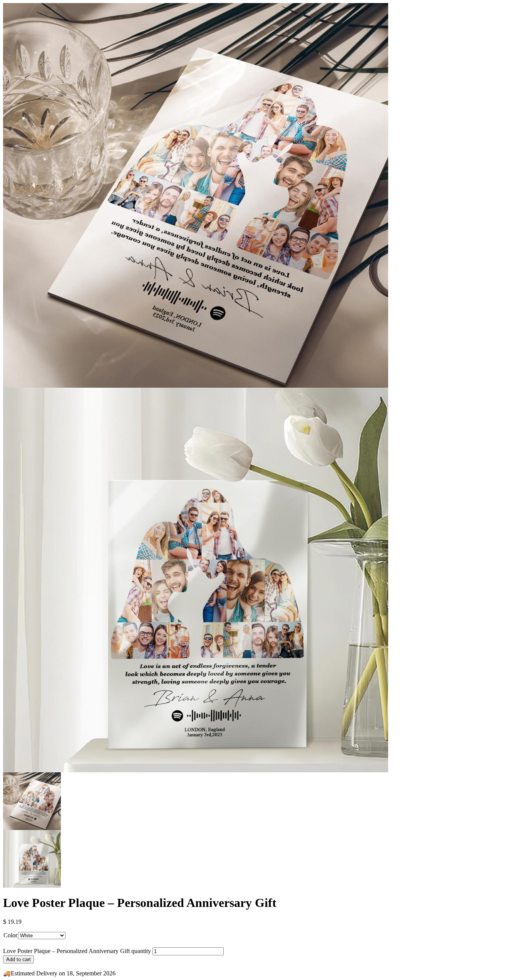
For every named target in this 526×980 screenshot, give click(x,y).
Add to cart (18, 959)
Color (10, 935)
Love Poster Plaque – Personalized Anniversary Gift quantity (77, 951)
